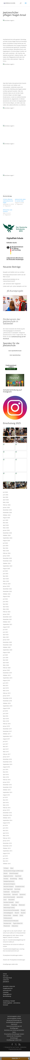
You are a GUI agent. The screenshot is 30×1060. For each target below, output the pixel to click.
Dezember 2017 (7, 729)
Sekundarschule (7, 923)
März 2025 (6, 528)
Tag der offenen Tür (17, 923)
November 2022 (7, 591)
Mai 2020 (5, 660)
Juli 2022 (5, 599)
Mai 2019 (5, 685)
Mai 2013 (5, 861)
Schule (21, 915)
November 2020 (7, 645)
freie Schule (17, 889)
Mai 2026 (5, 497)
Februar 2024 (6, 553)
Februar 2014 (6, 838)
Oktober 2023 (6, 563)
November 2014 (7, 815)
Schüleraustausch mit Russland (11, 920)
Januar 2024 (6, 556)
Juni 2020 (5, 657)
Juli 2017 (5, 741)
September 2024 (7, 538)
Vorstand (5, 1005)
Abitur (11, 868)
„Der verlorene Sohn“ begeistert (12, 283)
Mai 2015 (5, 800)
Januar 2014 (6, 840)
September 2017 (7, 736)
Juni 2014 (5, 828)
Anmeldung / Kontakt (9, 1001)
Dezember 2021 (7, 617)
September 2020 (7, 650)
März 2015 (6, 805)
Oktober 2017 (6, 734)
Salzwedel (15, 915)
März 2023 (6, 581)
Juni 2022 (5, 601)
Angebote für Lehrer (8, 876)
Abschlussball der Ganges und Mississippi (13, 871)
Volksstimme (15, 926)
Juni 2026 (5, 495)
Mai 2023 (5, 576)
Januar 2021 (6, 639)
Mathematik (22, 905)
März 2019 (6, 690)
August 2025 (6, 517)
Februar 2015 (6, 807)
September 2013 (7, 851)
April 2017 (6, 749)
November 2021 (7, 619)
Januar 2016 (6, 782)
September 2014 (7, 820)
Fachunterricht (7, 990)
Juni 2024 (5, 545)
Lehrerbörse (6, 905)
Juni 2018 (5, 713)
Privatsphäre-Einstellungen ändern (13, 955)
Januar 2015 (6, 810)
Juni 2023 (5, 573)
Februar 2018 (6, 723)
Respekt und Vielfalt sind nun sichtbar (13, 272)
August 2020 (6, 652)
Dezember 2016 (7, 759)
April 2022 (6, 606)
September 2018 (7, 706)
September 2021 (7, 624)
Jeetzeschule (20, 897)
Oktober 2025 (6, 515)
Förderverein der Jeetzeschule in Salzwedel (11, 321)
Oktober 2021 (6, 622)
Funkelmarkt (6, 891)
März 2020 (6, 665)
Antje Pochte (18, 876)
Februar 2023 (6, 583)
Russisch (17, 912)
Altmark (5, 873)
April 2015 (6, 802)
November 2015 (7, 787)
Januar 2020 (6, 670)
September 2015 (7, 792)
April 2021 (6, 634)
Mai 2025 (5, 522)
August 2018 (6, 708)
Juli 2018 (5, 711)
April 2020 (6, 662)
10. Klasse (6, 868)
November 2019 (7, 673)
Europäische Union (20, 886)
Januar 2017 (6, 757)
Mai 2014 (5, 830)
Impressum (14, 1024)
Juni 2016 (5, 769)
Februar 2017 (6, 754)
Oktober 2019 (6, 675)
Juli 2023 (5, 571)
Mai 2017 (5, 746)
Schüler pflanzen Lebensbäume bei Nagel (8, 200)
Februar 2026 (6, 505)
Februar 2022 (6, 611)
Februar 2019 (6, 693)
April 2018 (6, 718)
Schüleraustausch (8, 918)
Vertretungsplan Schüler (14, 1018)
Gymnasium (22, 894)
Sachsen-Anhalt (7, 915)
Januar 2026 (6, 507)
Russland (23, 912)
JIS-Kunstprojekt (15, 290)
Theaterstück (7, 926)
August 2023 (6, 568)
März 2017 (6, 751)
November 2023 (7, 561)
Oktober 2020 (6, 647)
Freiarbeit (5, 992)
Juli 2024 (5, 543)
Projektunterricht (7, 988)
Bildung (20, 878)
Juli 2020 (5, 655)
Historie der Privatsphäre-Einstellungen (14, 960)
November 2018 (7, 701)
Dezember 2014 (7, 812)
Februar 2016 (6, 779)
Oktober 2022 (6, 594)
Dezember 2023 (7, 558)
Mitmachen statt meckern (7, 210)
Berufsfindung (13, 878)
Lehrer (17, 902)
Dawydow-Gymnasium (9, 881)
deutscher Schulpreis (8, 886)
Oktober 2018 (6, 703)
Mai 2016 (5, 772)
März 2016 (6, 777)
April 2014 (6, 833)
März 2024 (6, 550)
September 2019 (7, 678)
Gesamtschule (7, 894)
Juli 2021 (5, 629)
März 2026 (6, 502)
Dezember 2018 (7, 698)
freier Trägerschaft (8, 889)
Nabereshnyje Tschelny (9, 907)
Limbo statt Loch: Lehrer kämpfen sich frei (15, 286)
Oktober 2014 (6, 818)
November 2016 (7, 762)
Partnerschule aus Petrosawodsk (11, 910)
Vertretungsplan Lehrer (14, 1016)
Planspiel (23, 910)
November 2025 (7, 512)
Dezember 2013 (7, 843)
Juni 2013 (5, 858)
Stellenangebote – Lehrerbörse (11, 1003)
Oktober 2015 (6, 790)
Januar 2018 (6, 726)
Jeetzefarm (6, 981)
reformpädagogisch (8, 912)
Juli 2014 (5, 825)
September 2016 (7, 764)
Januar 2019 (6, 695)
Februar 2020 (6, 667)
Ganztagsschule (15, 891)
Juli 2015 (5, 797)
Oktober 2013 (6, 848)
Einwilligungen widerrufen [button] (14, 1040)
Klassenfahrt (11, 899)
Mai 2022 (5, 604)
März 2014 (6, 835)
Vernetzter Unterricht (9, 986)
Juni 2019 (5, 683)
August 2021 (6, 627)
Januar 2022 (6, 614)
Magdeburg (14, 905)
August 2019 (6, 680)
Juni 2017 (5, 744)
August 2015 (6, 795)
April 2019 (6, 688)
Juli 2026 (5, 492)
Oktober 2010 (6, 863)
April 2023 (6, 578)
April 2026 (6, 500)
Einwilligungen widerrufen (10, 964)
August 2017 (6, 739)
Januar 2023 (6, 586)
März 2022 (6, 609)
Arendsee (6, 878)
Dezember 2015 (7, 784)
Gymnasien (15, 894)
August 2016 (6, 767)
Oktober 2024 (6, 535)
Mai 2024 (5, 548)
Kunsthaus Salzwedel (8, 902)
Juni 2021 (5, 632)
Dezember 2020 (7, 642)
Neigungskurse (7, 994)
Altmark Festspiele (13, 873)
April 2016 (6, 774)
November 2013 (7, 846)
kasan (5, 899)
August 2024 (6, 540)
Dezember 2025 (7, 510)
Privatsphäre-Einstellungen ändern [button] (14, 1034)
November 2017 (7, 731)
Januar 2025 (6, 530)
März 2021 (6, 637)
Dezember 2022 (7, 589)
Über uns (5, 976)
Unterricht (6, 980)
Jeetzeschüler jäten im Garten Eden (20, 200)
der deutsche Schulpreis (9, 884)
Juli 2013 (5, 856)
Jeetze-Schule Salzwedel (9, 897)
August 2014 (6, 823)
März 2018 (6, 721)
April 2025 (6, 525)
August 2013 (6, 853)
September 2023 (7, 566)
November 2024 (7, 533)
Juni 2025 (5, 520)
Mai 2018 (5, 716)
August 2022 (6, 596)
